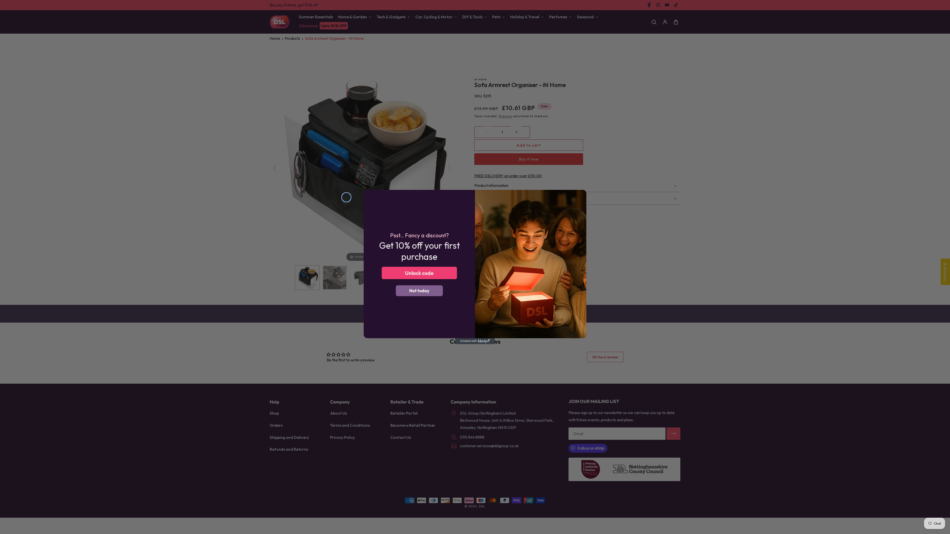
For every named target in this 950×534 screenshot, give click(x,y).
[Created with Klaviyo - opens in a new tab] (475, 341)
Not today (419, 290)
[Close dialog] (346, 197)
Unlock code (419, 273)
